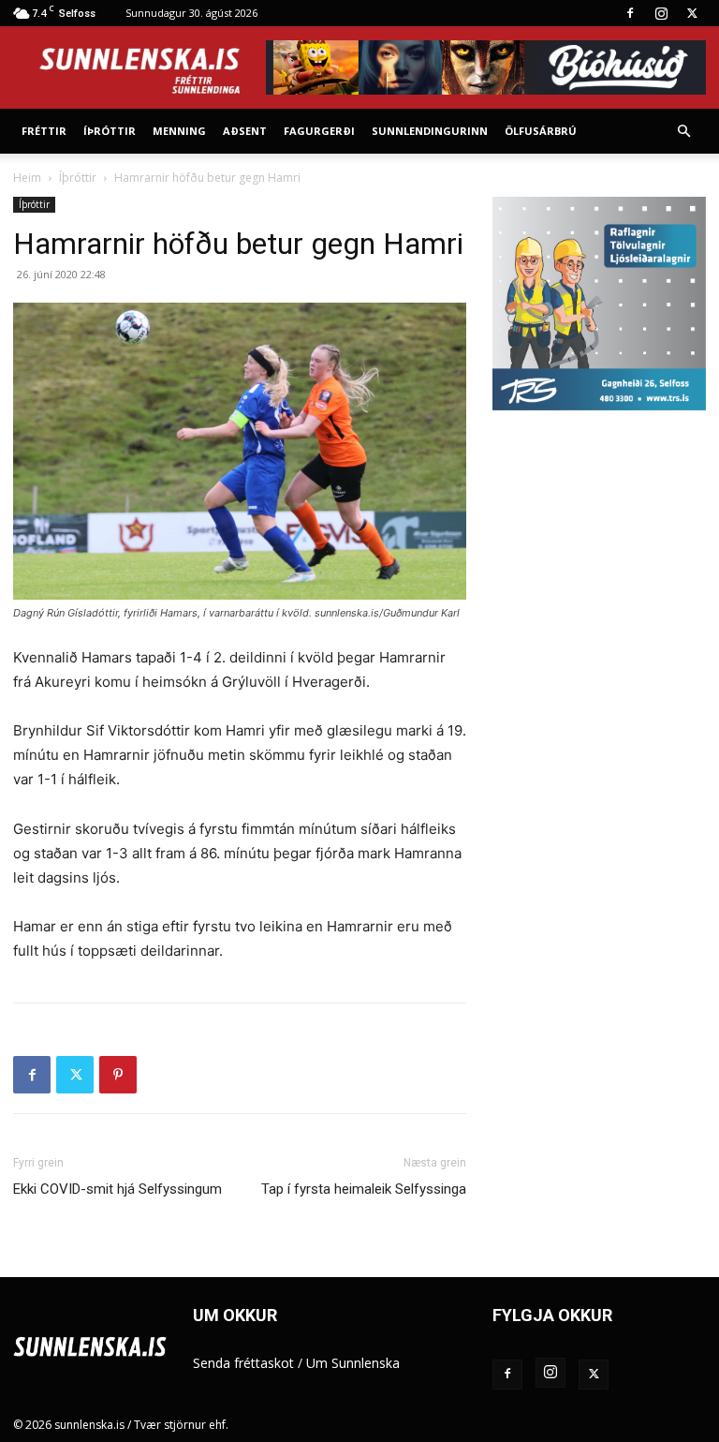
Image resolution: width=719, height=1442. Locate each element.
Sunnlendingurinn (430, 131)
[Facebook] (630, 13)
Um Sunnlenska (353, 1363)
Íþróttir (109, 131)
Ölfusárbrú (541, 131)
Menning (179, 131)
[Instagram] (661, 13)
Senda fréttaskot (243, 1363)
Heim (27, 178)
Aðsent (245, 131)
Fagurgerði (319, 131)
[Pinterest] (118, 1074)
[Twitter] (692, 13)
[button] (683, 132)
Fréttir (44, 131)
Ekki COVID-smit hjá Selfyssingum (117, 1189)
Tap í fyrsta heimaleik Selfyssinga (363, 1189)
